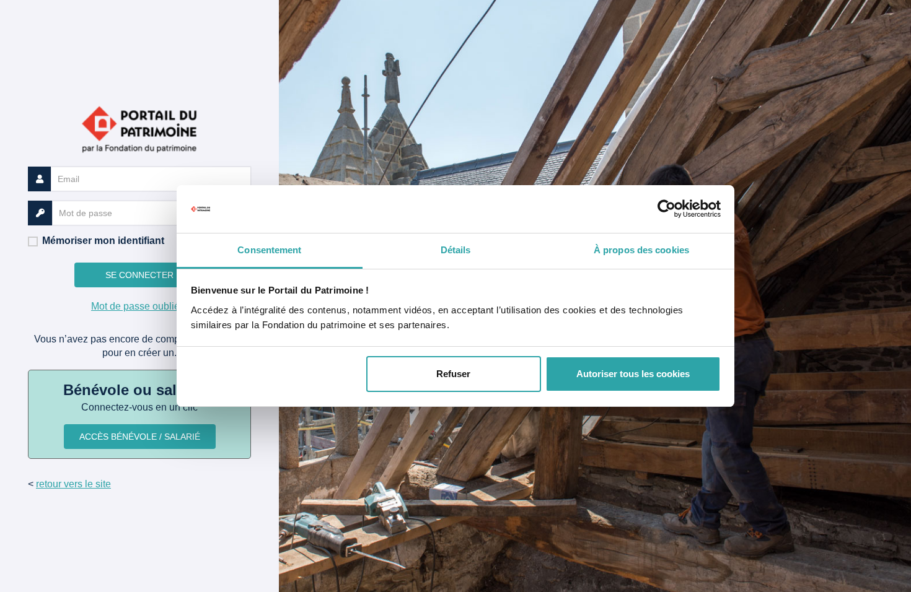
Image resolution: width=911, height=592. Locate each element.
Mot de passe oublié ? (139, 306)
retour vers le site (73, 484)
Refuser (453, 373)
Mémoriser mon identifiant (103, 240)
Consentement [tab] (269, 250)
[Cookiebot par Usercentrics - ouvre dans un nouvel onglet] (666, 209)
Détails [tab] (456, 250)
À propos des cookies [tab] (641, 250)
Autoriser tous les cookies (633, 373)
